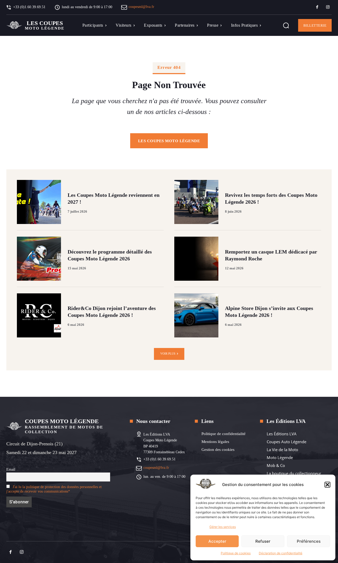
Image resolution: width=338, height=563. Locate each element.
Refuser (262, 541)
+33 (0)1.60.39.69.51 (159, 459)
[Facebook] (317, 7)
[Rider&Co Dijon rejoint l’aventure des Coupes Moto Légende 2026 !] (39, 315)
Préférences (309, 541)
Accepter (217, 541)
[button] (327, 484)
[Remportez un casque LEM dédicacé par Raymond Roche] (196, 259)
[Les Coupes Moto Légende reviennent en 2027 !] (39, 202)
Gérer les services (222, 527)
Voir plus (167, 353)
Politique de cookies (236, 553)
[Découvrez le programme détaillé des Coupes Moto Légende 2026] (39, 259)
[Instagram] (328, 7)
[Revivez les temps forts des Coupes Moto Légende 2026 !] (196, 202)
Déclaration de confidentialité (280, 553)
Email (10, 469)
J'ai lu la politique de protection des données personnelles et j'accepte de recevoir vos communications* (54, 489)
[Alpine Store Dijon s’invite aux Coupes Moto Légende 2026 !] (196, 315)
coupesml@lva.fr (141, 7)
